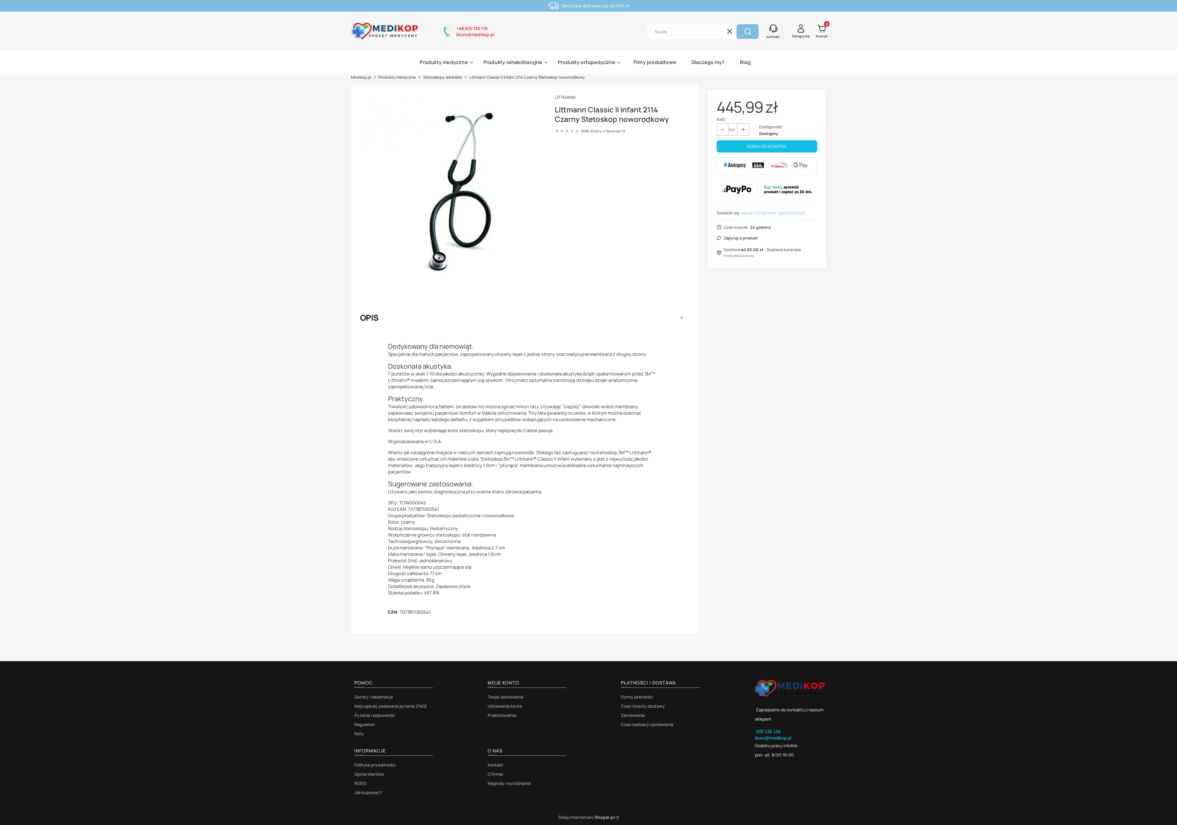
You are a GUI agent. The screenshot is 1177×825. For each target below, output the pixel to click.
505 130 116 (769, 731)
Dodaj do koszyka (767, 146)
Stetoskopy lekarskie (442, 77)
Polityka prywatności (375, 765)
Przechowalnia (502, 715)
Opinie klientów (369, 774)
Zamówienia (633, 715)
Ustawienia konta (505, 706)
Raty (359, 733)
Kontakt (495, 765)
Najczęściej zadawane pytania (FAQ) (390, 706)
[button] (748, 31)
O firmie (495, 774)
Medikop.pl (361, 77)
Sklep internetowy (586, 817)
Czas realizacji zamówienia (647, 724)
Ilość (721, 119)
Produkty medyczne (397, 77)
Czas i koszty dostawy (643, 706)
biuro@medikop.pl (773, 737)
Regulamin (364, 724)
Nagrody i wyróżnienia (509, 783)
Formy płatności (637, 697)
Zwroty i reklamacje (373, 697)
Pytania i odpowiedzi (374, 715)
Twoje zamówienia (506, 697)
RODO (360, 783)
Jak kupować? (368, 792)
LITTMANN (565, 97)
